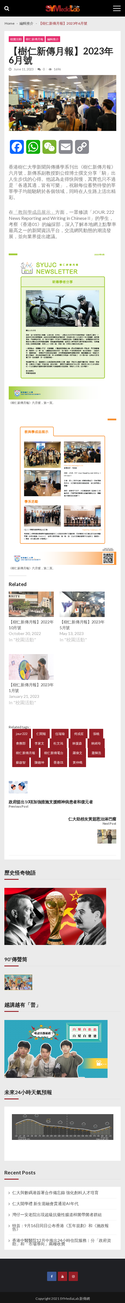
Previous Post (18, 806)
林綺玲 (96, 743)
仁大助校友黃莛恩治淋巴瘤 (92, 819)
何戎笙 (79, 734)
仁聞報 (41, 734)
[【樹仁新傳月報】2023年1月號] (31, 667)
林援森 (77, 743)
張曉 (96, 734)
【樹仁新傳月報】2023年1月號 (31, 687)
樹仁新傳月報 (34, 39)
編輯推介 (53, 39)
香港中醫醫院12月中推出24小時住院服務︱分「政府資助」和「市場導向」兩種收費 (61, 1242)
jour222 (21, 734)
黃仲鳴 (77, 762)
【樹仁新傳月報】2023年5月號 (82, 624)
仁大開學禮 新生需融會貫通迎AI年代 (45, 1203)
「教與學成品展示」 (34, 212)
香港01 (58, 762)
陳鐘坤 (39, 762)
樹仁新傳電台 (53, 753)
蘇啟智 (21, 762)
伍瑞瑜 (60, 734)
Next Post (109, 823)
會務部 (21, 743)
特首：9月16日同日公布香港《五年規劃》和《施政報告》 (60, 1227)
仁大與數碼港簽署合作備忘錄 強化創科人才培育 (55, 1192)
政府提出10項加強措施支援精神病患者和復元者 (51, 802)
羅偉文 (77, 753)
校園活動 (16, 39)
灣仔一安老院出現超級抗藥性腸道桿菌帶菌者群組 (57, 1214)
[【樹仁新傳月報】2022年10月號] (31, 605)
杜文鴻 (58, 743)
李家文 (39, 743)
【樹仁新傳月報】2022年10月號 (31, 624)
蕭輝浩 (96, 753)
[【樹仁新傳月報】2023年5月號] (82, 605)
